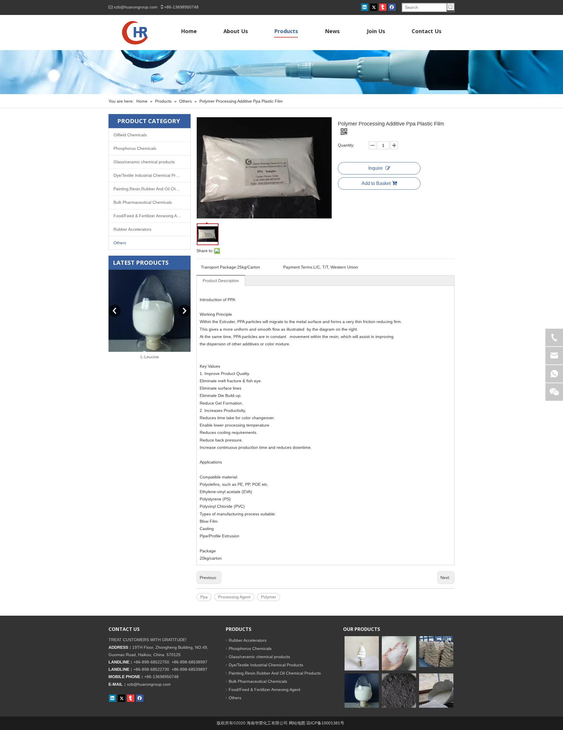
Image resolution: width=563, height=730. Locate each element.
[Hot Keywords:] (450, 7)
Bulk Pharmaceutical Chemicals (142, 202)
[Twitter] (373, 7)
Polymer (268, 597)
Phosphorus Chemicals (134, 148)
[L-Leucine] (149, 311)
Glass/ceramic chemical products (144, 161)
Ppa (204, 597)
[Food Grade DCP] (436, 651)
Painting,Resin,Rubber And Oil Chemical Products (151, 188)
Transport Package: (219, 267)
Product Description (221, 280)
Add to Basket (376, 183)
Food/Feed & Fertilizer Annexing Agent (149, 215)
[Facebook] (392, 7)
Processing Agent (234, 597)
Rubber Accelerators (132, 229)
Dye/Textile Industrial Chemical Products (150, 175)
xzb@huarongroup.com (135, 7)
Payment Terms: (298, 267)
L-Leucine (149, 356)
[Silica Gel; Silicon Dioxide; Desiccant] (399, 653)
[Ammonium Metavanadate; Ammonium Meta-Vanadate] (362, 653)
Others (119, 242)
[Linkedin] (364, 7)
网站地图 (297, 723)
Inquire (375, 168)
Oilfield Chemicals (130, 135)
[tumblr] (382, 7)
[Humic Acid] (399, 690)
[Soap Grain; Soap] (436, 690)
